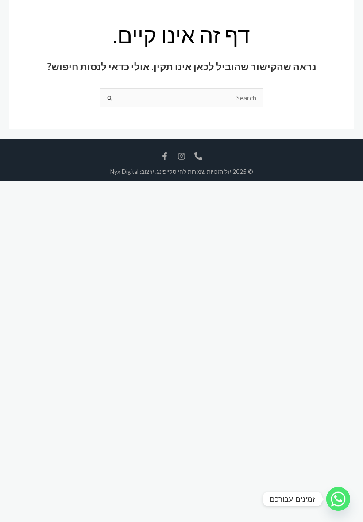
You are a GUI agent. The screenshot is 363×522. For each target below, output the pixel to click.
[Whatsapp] (338, 499)
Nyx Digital (124, 171)
